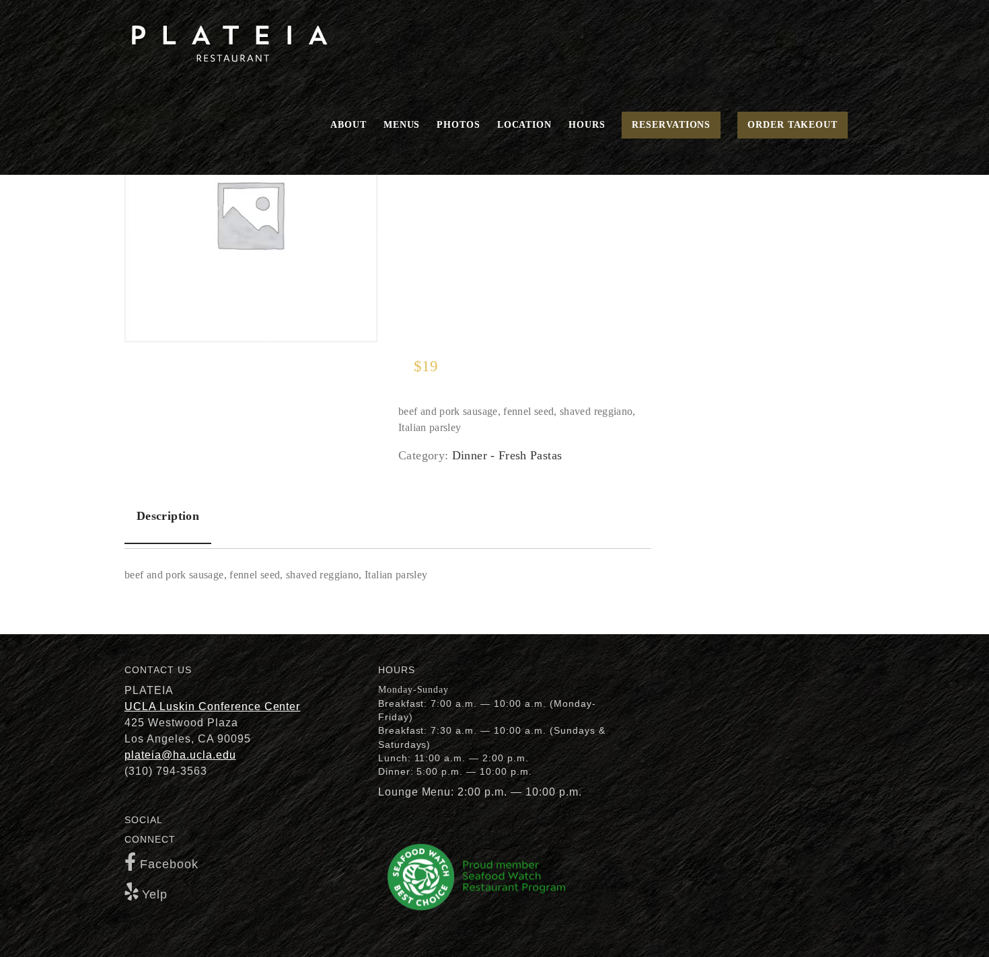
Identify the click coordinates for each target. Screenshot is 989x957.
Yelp (155, 894)
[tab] (167, 516)
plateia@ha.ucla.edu (180, 755)
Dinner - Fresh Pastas (507, 455)
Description (168, 516)
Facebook (169, 864)
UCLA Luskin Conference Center (212, 706)
